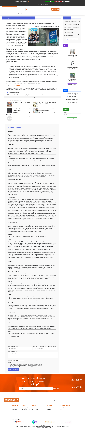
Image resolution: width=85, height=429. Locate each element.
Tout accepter (49, 1)
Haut (68, 426)
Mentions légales (53, 400)
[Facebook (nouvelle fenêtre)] (16, 86)
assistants (40, 365)
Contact (33, 400)
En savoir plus (72, 119)
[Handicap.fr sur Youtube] (81, 387)
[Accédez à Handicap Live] (50, 422)
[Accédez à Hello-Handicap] (18, 422)
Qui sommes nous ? (68, 400)
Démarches (31, 94)
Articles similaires (38, 94)
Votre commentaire (12, 351)
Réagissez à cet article (14, 92)
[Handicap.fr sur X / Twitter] (78, 387)
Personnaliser (66, 1)
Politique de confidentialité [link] (42, 4)
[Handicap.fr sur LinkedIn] (73, 387)
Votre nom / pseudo (13, 346)
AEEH (32, 56)
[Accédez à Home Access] (66, 422)
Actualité (16, 94)
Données (60, 400)
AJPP (30, 58)
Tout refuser (58, 1)
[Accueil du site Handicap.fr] (11, 400)
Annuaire (66, 116)
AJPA (30, 69)
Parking (65, 114)
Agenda (65, 112)
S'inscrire (56, 388)
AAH (53, 54)
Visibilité (10, 360)
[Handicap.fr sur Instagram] (80, 387)
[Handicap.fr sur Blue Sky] (76, 387)
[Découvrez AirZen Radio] (34, 422)
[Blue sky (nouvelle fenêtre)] (18, 86)
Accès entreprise (72, 102)
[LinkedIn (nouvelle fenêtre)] (14, 86)
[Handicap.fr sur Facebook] (74, 387)
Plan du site (26, 400)
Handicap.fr (48, 426)
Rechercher (55, 9)
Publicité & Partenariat (42, 400)
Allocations (22, 94)
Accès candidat (72, 96)
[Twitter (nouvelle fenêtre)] (19, 86)
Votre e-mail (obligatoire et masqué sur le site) (44, 346)
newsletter (42, 381)
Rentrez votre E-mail (13, 388)
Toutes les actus (73, 39)
